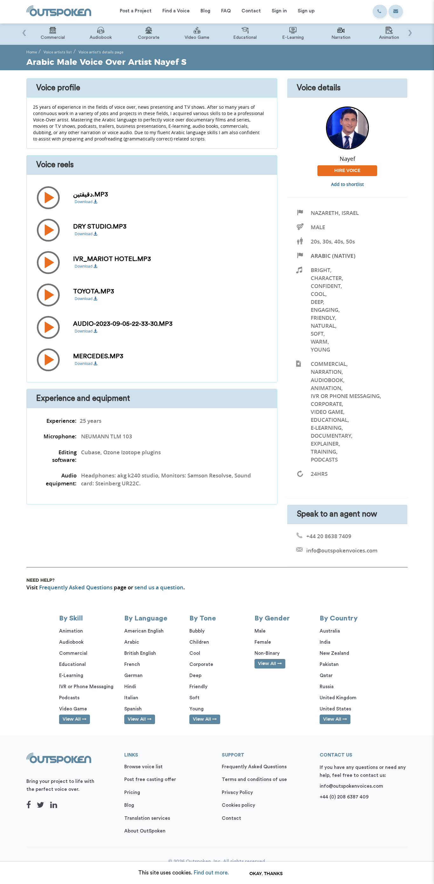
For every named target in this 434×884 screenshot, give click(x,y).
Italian (131, 698)
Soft (317, 333)
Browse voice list (143, 766)
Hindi (130, 686)
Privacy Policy (237, 792)
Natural (323, 325)
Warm (319, 341)
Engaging (324, 309)
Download (84, 201)
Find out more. (211, 872)
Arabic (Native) (333, 255)
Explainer (325, 443)
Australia (330, 631)
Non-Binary (267, 653)
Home (31, 52)
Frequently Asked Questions (75, 587)
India (325, 642)
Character (326, 278)
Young (320, 349)
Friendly (323, 317)
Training (323, 451)
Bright (320, 270)
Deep (317, 301)
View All (72, 719)
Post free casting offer (150, 779)
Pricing (132, 792)
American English (144, 631)
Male (318, 227)
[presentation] (24, 30)
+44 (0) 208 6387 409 (344, 797)
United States (335, 709)
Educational (329, 419)
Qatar (326, 675)
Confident (326, 286)
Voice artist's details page (100, 52)
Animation (326, 388)
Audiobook (327, 380)
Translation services (147, 818)
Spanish (133, 709)
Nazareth (325, 212)
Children (199, 642)
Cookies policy (238, 805)
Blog (129, 805)
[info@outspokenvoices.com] (396, 11)
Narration (326, 371)
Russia (327, 686)
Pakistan (329, 664)
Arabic (131, 642)
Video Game (327, 411)
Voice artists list (58, 52)
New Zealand (334, 653)
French (132, 664)
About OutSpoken (145, 831)
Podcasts (324, 459)
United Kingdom (338, 698)
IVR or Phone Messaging (345, 396)
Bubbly (197, 631)
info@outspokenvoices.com (351, 786)
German (133, 675)
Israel (350, 212)
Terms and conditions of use (254, 779)
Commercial (328, 363)
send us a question (158, 587)
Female (262, 642)
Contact (231, 818)
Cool (318, 294)
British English (140, 653)
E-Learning (326, 427)
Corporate (326, 404)
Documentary (331, 435)
